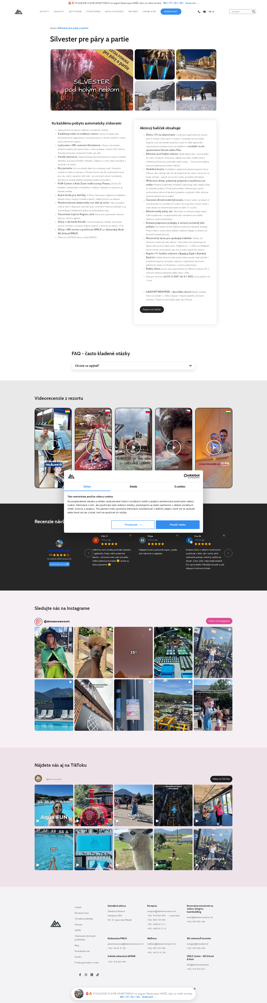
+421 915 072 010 (196, 969)
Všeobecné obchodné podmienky (85, 938)
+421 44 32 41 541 (156, 952)
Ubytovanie (75, 12)
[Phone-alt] (199, 12)
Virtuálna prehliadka (84, 919)
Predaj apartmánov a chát (87, 962)
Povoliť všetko (178, 524)
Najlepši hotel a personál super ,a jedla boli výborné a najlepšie (158, 552)
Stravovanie (93, 12)
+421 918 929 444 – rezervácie (163, 916)
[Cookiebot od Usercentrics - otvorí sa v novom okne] (186, 476)
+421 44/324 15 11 (156, 924)
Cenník (78, 907)
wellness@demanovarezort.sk (161, 944)
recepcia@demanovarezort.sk (161, 911)
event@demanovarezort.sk (200, 917)
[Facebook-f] (80, 974)
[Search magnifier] (253, 11)
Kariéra (78, 957)
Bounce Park (187, 253)
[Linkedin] (91, 974)
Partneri (78, 924)
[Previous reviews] (89, 553)
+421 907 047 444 (196, 922)
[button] (133, 366)
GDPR (78, 930)
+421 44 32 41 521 (117, 948)
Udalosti (59, 12)
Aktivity (44, 12)
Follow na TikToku (221, 779)
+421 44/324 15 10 (156, 928)
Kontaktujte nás (82, 951)
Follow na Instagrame (219, 621)
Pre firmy (133, 12)
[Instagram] (86, 974)
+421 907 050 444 (196, 948)
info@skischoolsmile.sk (198, 965)
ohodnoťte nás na (58, 564)
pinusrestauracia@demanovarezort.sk (125, 944)
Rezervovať (171, 12)
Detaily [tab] (133, 486)
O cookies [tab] (179, 486)
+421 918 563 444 (117, 962)
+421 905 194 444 (156, 920)
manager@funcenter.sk (197, 944)
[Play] (53, 448)
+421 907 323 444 (156, 948)
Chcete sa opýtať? (87, 366)
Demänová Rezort (59, 550)
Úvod (52, 28)
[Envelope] (204, 12)
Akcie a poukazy (114, 12)
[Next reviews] (228, 553)
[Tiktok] (97, 974)
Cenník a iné (149, 12)
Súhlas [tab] (87, 486)
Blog (77, 945)
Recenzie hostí (82, 913)
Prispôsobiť (131, 524)
